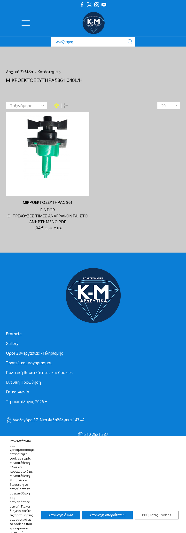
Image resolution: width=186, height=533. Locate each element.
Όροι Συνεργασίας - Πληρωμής (34, 353)
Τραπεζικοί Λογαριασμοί (29, 363)
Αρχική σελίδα (19, 71)
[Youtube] (103, 5)
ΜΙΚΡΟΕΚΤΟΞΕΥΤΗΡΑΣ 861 (48, 202)
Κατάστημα (48, 71)
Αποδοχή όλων (60, 515)
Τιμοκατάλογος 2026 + (26, 401)
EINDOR (47, 210)
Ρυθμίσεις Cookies (156, 515)
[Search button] (130, 42)
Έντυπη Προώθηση (23, 382)
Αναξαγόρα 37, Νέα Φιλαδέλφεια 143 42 (48, 419)
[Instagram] (96, 5)
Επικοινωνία (17, 392)
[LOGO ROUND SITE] (93, 295)
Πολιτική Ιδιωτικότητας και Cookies (39, 372)
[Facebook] (82, 5)
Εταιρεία (14, 333)
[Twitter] (89, 5)
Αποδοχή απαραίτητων (107, 515)
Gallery (12, 343)
